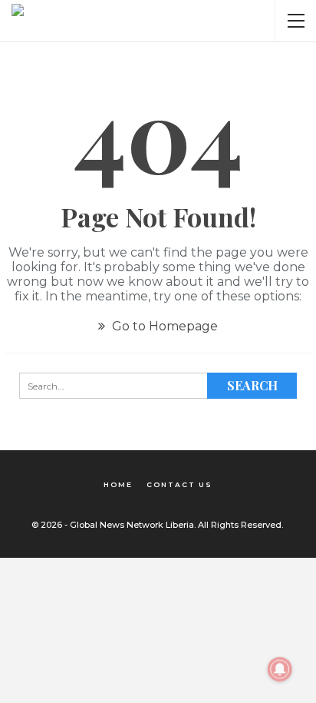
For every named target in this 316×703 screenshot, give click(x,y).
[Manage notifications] (280, 669)
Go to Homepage (163, 326)
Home (118, 484)
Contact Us (179, 484)
